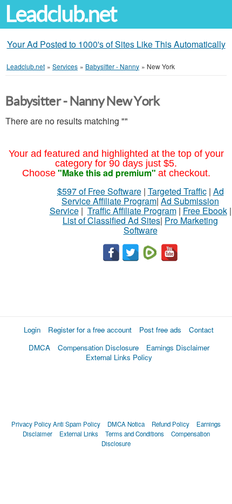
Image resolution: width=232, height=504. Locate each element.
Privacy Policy (31, 424)
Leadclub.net (61, 14)
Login (32, 329)
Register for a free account (90, 329)
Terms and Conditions (134, 433)
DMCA (39, 347)
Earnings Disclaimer (177, 347)
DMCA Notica (126, 424)
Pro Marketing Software (171, 225)
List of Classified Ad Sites (111, 220)
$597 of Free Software (99, 191)
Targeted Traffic (177, 191)
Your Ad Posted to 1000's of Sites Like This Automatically (116, 44)
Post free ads (160, 329)
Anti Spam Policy (76, 424)
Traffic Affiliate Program (131, 210)
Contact (201, 329)
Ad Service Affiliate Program (143, 196)
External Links (78, 433)
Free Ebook (205, 210)
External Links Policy (119, 357)
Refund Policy (170, 424)
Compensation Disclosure (98, 347)
